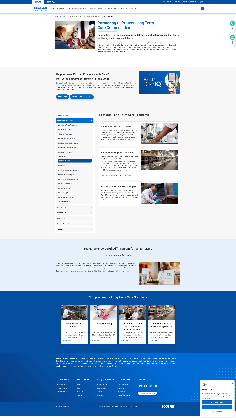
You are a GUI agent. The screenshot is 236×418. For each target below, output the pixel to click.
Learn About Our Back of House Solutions (116, 176)
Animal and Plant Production (67, 125)
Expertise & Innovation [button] (96, 8)
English (168, 2)
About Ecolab (63, 115)
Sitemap (100, 395)
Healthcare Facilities (92, 16)
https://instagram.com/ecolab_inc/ (151, 386)
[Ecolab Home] (40, 9)
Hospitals (62, 156)
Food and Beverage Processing (68, 143)
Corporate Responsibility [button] (76, 8)
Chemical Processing (65, 134)
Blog (78, 388)
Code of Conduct (123, 395)
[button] (65, 8)
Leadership (61, 213)
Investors (177, 2)
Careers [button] (131, 8)
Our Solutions (61, 384)
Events (79, 391)
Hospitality (61, 166)
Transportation (63, 202)
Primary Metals (63, 188)
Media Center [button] (112, 8)
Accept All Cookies (217, 402)
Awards (79, 384)
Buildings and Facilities (65, 129)
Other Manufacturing (65, 175)
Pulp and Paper (63, 193)
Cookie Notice (206, 398)
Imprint (99, 391)
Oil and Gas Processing (65, 197)
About (64, 16)
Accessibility (101, 384)
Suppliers (61, 229)
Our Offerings (61, 388)
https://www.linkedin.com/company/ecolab (140, 386)
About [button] (123, 8)
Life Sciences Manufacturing (67, 170)
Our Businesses (63, 224)
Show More (67, 341)
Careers (120, 388)
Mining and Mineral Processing (68, 179)
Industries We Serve (76, 16)
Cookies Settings (217, 411)
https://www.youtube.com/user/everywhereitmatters (156, 386)
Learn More (62, 97)
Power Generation (64, 184)
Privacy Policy (120, 406)
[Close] (232, 383)
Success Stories (62, 391)
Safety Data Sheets (189, 2)
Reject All (217, 407)
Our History (61, 207)
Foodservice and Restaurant (67, 148)
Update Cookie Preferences (147, 393)
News (78, 395)
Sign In (201, 2)
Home (56, 16)
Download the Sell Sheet (81, 97)
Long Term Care (64, 161)
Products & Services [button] (57, 8)
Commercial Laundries (65, 138)
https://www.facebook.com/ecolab (146, 386)
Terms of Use (132, 406)
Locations (61, 218)
